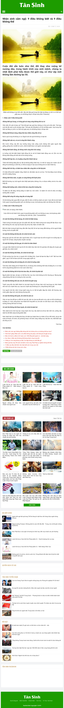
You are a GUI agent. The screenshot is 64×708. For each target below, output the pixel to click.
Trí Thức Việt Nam (48, 700)
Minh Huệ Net (23, 700)
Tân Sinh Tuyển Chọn (10, 577)
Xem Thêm (32, 505)
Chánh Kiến (31, 700)
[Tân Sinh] (32, 5)
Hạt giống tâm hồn (16, 351)
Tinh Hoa (38, 700)
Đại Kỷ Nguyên (14, 700)
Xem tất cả (57, 418)
